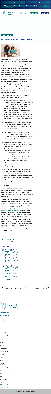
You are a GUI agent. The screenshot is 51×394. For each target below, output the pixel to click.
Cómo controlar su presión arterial (17, 39)
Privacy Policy (19, 391)
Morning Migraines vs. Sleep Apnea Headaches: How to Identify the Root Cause (16, 272)
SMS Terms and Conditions (29, 391)
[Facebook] (10, 239)
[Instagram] (8, 239)
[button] (21, 13)
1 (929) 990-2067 (4, 387)
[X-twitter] (16, 239)
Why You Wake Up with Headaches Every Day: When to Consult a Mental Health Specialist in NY (8, 273)
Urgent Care (7, 35)
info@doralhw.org (4, 312)
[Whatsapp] (12, 241)
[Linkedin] (13, 239)
